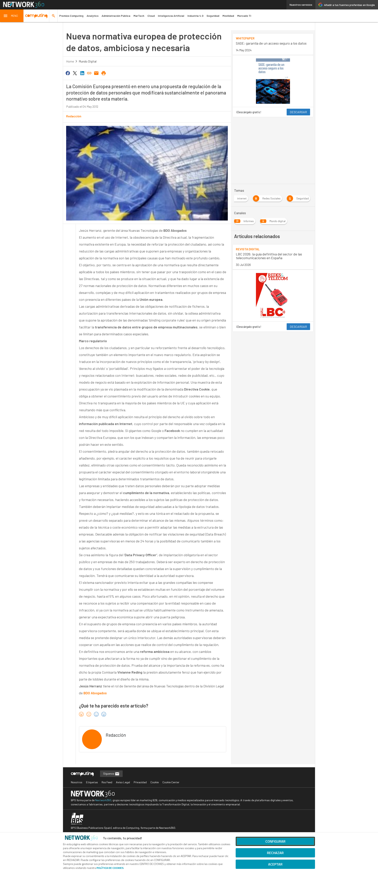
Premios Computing (71, 15)
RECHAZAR (275, 852)
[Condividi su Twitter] (75, 73)
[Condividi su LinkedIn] (82, 73)
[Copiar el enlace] (89, 73)
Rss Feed (107, 782)
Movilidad (228, 15)
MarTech (138, 15)
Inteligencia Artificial (171, 15)
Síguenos (109, 773)
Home (70, 61)
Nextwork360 (103, 800)
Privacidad (140, 782)
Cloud (151, 15)
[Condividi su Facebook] (68, 73)
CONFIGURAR (275, 841)
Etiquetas (92, 782)
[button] (12, 15)
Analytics (92, 15)
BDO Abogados (95, 693)
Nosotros (76, 782)
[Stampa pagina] (103, 73)
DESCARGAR (298, 112)
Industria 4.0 (195, 15)
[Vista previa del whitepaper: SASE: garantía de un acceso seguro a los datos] (273, 81)
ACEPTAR (275, 864)
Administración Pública (116, 15)
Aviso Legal (123, 782)
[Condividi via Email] (96, 73)
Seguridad (213, 15)
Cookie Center (170, 782)
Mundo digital (87, 61)
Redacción (73, 116)
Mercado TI (244, 15)
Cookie (154, 782)
